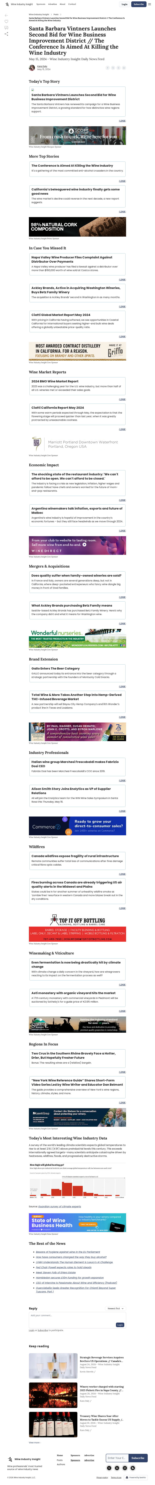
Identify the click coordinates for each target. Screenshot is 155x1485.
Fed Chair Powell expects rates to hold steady (64, 1267)
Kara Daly (42, 66)
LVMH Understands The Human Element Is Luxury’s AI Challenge (74, 1262)
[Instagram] (125, 1468)
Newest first (114, 1308)
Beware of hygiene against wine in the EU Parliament (68, 1252)
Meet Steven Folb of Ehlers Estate (56, 1272)
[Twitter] (109, 1468)
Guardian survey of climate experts (59, 1206)
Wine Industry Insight (39, 14)
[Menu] (149, 4)
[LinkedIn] (117, 1468)
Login (124, 4)
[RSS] (132, 1468)
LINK (122, 120)
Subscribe (139, 4)
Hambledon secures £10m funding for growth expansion (70, 1277)
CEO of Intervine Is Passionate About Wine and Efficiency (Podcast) (76, 1283)
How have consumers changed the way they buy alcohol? (71, 1257)
